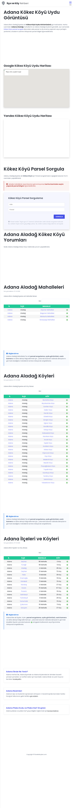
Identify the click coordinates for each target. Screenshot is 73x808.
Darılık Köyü (48, 413)
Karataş (24, 585)
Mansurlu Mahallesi (47, 316)
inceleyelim (17, 679)
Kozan (24, 588)
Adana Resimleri (14, 691)
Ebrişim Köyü (48, 420)
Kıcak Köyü (48, 440)
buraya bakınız (52, 711)
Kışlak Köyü (48, 443)
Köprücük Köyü (48, 453)
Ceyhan (24, 571)
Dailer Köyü (48, 410)
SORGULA (59, 217)
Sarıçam (24, 608)
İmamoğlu (24, 578)
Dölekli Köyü (48, 416)
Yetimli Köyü (48, 479)
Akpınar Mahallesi (47, 310)
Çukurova (23, 604)
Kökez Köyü (48, 449)
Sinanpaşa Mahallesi (47, 320)
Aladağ (24, 568)
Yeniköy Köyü (48, 476)
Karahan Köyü (48, 436)
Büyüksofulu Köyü (48, 403)
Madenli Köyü (48, 459)
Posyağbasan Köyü (48, 466)
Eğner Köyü (48, 423)
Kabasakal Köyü (48, 433)
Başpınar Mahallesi (47, 313)
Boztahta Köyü (48, 400)
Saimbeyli (23, 595)
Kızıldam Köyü (48, 446)
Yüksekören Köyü (48, 483)
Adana (10, 310)
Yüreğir (24, 565)
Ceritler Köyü (48, 406)
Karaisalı (24, 581)
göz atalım (34, 696)
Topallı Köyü (48, 469)
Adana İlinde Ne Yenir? (17, 671)
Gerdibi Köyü (48, 426)
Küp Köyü (48, 456)
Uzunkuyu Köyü (48, 473)
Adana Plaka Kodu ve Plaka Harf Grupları (26, 708)
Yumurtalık (24, 601)
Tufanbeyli (24, 598)
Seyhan (24, 561)
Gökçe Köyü (48, 430)
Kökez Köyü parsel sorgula (13, 29)
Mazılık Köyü (48, 463)
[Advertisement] (36, 47)
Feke (24, 575)
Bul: (40, 301)
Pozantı (24, 591)
